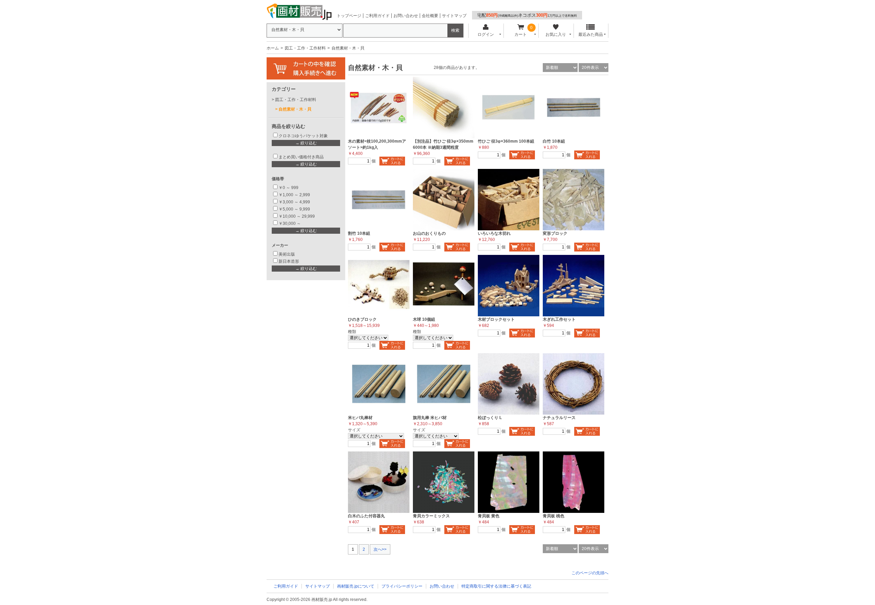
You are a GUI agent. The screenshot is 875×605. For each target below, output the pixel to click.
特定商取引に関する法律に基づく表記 (496, 586)
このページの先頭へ (589, 573)
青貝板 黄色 (488, 516)
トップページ (349, 15)
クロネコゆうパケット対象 (303, 135)
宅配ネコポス (527, 15)
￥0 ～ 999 (288, 187)
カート (520, 34)
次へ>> (380, 549)
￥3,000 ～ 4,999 (294, 202)
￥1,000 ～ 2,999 (294, 194)
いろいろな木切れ (494, 233)
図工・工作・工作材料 (305, 48)
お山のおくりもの (429, 233)
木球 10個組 (424, 319)
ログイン (485, 34)
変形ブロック (555, 233)
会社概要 (430, 15)
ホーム (273, 48)
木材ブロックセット (496, 319)
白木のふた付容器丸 (366, 516)
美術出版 (287, 254)
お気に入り (556, 34)
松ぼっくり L (490, 417)
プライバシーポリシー (401, 586)
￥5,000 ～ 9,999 (294, 209)
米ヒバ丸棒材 (360, 417)
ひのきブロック (362, 319)
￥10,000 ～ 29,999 (297, 216)
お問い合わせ (405, 15)
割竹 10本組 (359, 233)
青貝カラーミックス (431, 516)
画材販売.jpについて (355, 586)
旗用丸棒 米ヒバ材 (430, 417)
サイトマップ (454, 15)
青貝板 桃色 (553, 516)
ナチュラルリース (559, 417)
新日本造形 (289, 261)
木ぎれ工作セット (559, 319)
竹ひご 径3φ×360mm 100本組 (506, 141)
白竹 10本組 (554, 141)
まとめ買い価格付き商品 (301, 157)
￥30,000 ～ (290, 223)
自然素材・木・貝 (295, 109)
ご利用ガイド (377, 15)
